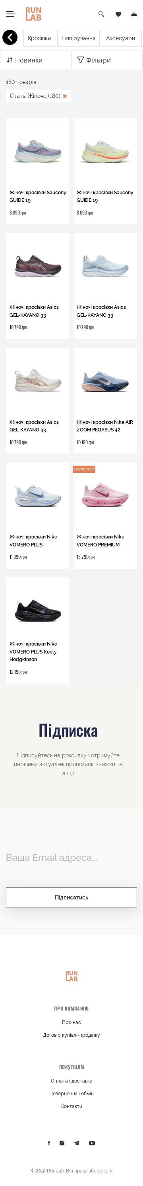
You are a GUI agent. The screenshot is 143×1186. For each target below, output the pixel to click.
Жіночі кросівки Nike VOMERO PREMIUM (100, 541)
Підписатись (71, 897)
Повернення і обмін (71, 1093)
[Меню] (10, 14)
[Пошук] (102, 14)
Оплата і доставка (72, 1081)
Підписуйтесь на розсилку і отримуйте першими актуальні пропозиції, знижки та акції (68, 764)
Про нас (71, 1022)
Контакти (71, 1106)
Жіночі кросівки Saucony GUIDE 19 (38, 196)
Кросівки (39, 38)
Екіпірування (78, 38)
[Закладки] (118, 14)
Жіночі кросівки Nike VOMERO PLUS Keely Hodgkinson (33, 651)
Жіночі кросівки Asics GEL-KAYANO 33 (34, 311)
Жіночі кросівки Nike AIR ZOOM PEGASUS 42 (105, 426)
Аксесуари (120, 38)
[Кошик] (134, 14)
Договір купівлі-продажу (71, 1035)
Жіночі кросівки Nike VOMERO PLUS (33, 541)
